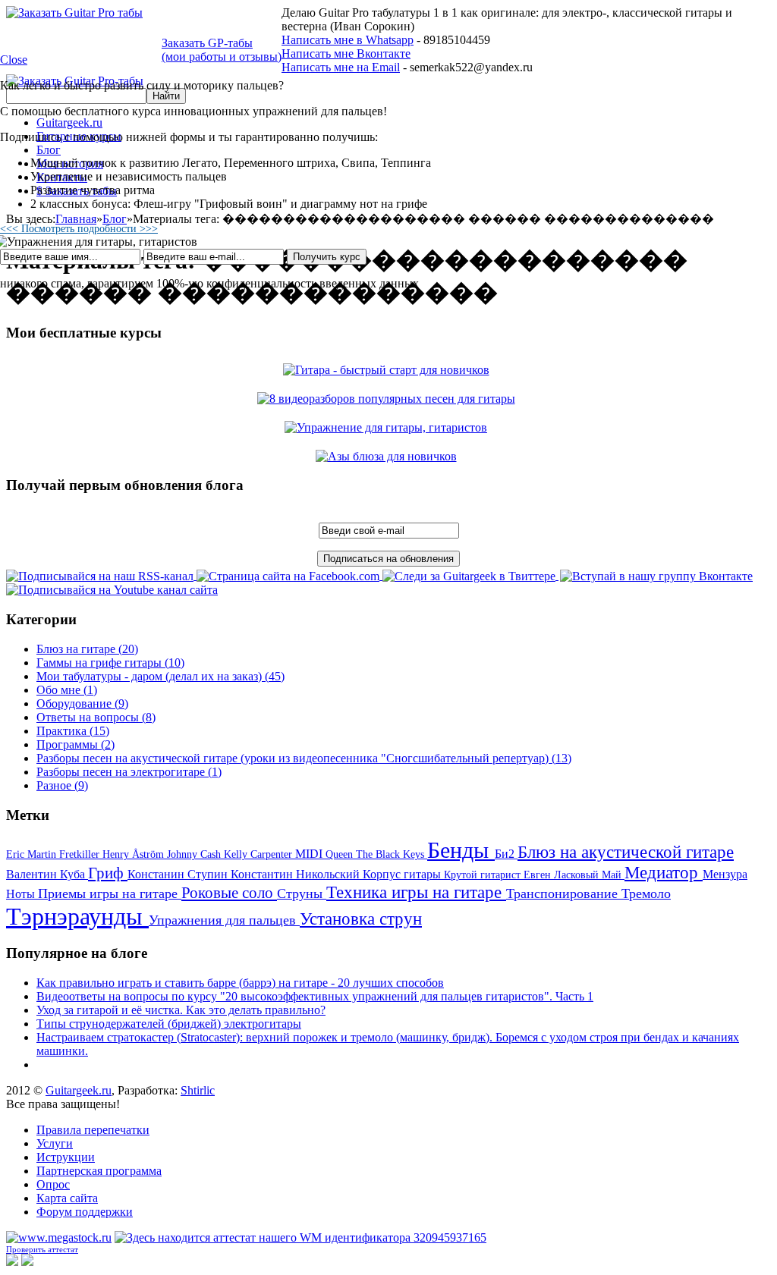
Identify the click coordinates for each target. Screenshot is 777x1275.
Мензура (725, 874)
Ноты (22, 893)
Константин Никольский (297, 874)
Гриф (107, 873)
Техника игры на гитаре (416, 892)
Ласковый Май (589, 875)
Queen (341, 854)
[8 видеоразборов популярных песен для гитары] (389, 398)
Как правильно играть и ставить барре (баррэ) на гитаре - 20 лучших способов (240, 982)
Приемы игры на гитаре (109, 893)
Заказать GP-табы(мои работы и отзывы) (222, 49)
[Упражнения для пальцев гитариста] (388, 427)
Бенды (461, 849)
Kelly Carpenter (259, 854)
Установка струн (361, 918)
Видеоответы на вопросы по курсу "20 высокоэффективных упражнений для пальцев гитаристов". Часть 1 (314, 996)
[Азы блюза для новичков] (389, 456)
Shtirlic (198, 1090)
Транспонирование (563, 893)
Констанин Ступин (179, 874)
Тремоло (646, 893)
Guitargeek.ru (79, 1090)
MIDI (310, 853)
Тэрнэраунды (77, 916)
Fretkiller (80, 854)
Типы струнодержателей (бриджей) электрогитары (168, 1023)
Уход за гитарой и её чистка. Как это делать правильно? (181, 1009)
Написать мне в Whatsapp (348, 39)
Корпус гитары (403, 874)
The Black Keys (391, 854)
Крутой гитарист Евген (499, 875)
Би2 (506, 853)
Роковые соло (229, 892)
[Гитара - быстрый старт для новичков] (388, 369)
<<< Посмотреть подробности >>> (79, 228)
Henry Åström (134, 854)
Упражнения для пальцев (224, 920)
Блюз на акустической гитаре (625, 852)
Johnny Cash (195, 854)
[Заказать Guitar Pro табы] (74, 12)
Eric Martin (32, 854)
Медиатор (663, 872)
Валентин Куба (47, 874)
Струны (301, 893)
